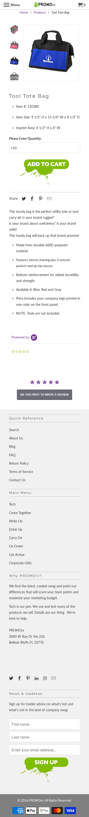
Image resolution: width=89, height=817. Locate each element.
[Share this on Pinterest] (40, 198)
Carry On (15, 538)
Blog (12, 446)
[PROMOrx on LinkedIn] (37, 678)
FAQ (12, 455)
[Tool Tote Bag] (51, 53)
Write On (16, 521)
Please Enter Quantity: (25, 138)
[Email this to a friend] (48, 198)
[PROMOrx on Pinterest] (28, 678)
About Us (16, 438)
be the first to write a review (44, 394)
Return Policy (18, 463)
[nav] (12, 5)
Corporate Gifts (20, 563)
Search (14, 430)
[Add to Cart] (44, 173)
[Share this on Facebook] (31, 198)
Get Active (16, 555)
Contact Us (17, 480)
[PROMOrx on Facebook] (20, 678)
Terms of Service (21, 472)
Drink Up (15, 529)
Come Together (20, 513)
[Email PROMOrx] (53, 678)
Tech (12, 504)
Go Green (16, 546)
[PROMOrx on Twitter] (11, 678)
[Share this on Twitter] (23, 198)
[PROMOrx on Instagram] (45, 678)
